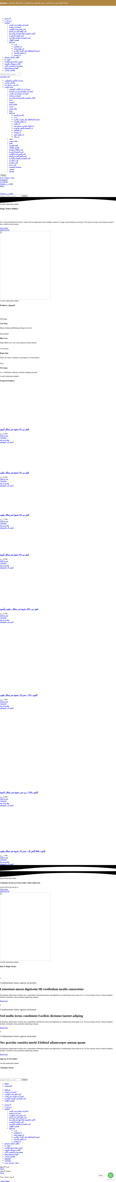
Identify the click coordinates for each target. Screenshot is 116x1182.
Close (2, 1169)
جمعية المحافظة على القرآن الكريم (27, 51)
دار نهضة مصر (19, 49)
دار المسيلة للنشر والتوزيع (23, 128)
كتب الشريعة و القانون (17, 29)
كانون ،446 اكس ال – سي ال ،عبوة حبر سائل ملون (22, 851)
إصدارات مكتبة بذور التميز (18, 25)
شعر (10, 139)
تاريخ (11, 100)
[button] (4, 436)
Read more (4, 1001)
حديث (11, 106)
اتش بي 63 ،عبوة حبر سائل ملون (14, 515)
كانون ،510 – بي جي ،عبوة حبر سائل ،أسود (19, 792)
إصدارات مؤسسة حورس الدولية (21, 91)
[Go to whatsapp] (110, 1175)
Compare (8, 1161)
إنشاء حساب (4, 1181)
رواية (11, 111)
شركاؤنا (12, 42)
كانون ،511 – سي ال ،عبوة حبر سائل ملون (18, 695)
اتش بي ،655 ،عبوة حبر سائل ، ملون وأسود (19, 609)
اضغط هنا (3, 3)
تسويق (11, 102)
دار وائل (16, 137)
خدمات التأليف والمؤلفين (14, 80)
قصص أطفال (14, 40)
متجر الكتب (9, 87)
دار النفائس (18, 46)
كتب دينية (12, 165)
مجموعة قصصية (15, 167)
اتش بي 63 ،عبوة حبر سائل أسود (14, 554)
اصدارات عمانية (15, 27)
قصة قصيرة (13, 145)
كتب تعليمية (13, 163)
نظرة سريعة (4, 440)
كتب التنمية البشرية (16, 36)
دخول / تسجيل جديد (12, 1163)
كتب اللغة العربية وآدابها (18, 31)
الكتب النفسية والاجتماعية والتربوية (22, 33)
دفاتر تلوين (13, 109)
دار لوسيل (17, 55)
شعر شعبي (13, 141)
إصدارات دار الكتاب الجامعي (19, 89)
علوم (11, 143)
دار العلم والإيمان (20, 53)
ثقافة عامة (13, 104)
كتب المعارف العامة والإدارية (20, 38)
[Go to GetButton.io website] (110, 1179)
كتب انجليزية (13, 160)
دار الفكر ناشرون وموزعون (24, 126)
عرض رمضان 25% (11, 85)
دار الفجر (17, 124)
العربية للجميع (19, 115)
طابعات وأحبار (10, 83)
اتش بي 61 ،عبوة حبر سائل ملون (14, 472)
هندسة (11, 171)
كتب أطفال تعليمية (16, 150)
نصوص (11, 169)
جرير (15, 44)
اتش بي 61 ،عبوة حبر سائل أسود (14, 429)
